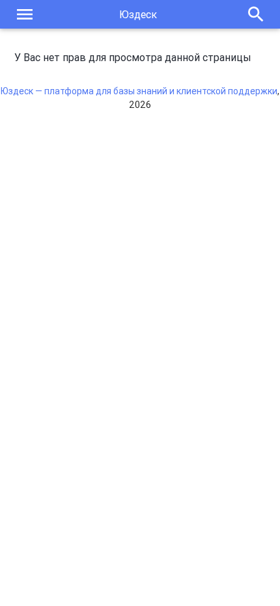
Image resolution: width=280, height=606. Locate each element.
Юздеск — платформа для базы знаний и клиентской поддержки (139, 91)
